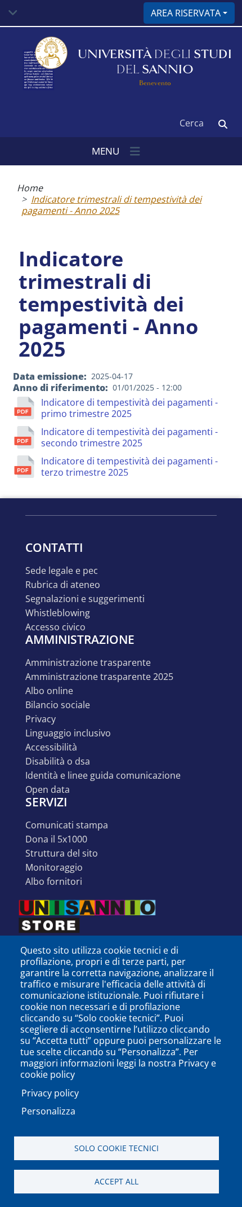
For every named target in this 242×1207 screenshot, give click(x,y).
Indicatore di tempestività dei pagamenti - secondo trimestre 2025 (129, 437)
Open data (47, 790)
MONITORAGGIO (54, 868)
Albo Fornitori (53, 882)
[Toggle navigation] (13, 13)
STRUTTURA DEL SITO (61, 853)
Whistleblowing (57, 613)
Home (30, 188)
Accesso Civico (55, 627)
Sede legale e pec (61, 571)
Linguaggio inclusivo (68, 733)
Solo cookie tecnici (116, 1148)
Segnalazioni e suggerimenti (85, 599)
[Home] (44, 64)
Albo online (49, 691)
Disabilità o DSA (57, 761)
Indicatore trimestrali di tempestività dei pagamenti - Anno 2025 (111, 205)
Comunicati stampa (66, 825)
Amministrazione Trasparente (88, 663)
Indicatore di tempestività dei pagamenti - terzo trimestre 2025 (129, 466)
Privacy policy (50, 1093)
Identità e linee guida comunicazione (103, 776)
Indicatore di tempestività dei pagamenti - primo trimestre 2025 (129, 408)
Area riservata (186, 13)
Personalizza (48, 1111)
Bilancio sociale (57, 705)
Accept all (116, 1181)
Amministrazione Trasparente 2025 (99, 677)
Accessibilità (51, 747)
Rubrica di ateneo (62, 585)
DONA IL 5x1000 (56, 839)
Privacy (40, 719)
